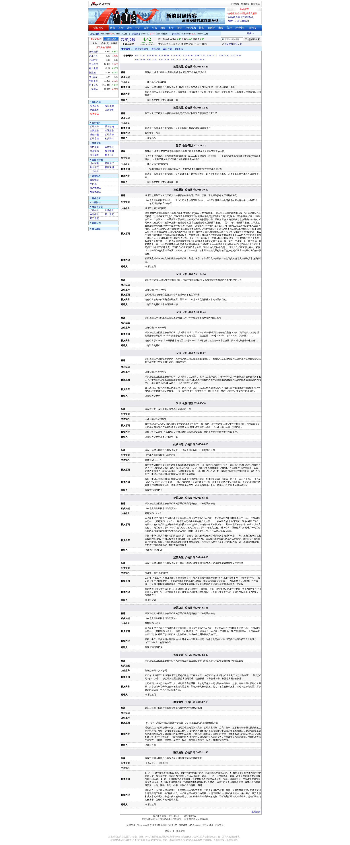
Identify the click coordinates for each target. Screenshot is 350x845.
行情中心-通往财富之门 (239, 21)
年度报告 (109, 210)
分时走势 (94, 147)
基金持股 (94, 134)
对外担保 (179, 49)
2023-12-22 (152, 55)
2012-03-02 (176, 59)
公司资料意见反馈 (233, 44)
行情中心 (240, 27)
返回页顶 (256, 811)
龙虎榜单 (109, 109)
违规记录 (155, 49)
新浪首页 (245, 4)
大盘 (146, 27)
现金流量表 (95, 192)
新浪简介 (131, 825)
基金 (121, 27)
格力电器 (93, 68)
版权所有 (180, 831)
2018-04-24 (200, 55)
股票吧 (211, 27)
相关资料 (109, 138)
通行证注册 (208, 825)
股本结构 (109, 126)
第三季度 (94, 218)
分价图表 (94, 155)
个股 (154, 27)
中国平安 (93, 81)
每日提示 (109, 105)
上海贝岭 (93, 89)
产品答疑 (219, 825)
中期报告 (94, 214)
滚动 (129, 27)
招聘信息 (172, 825)
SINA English (195, 825)
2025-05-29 (140, 55)
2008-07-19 (188, 59)
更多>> (244, 33)
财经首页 (234, 4)
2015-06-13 (236, 55)
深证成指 (136, 33)
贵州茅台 (93, 85)
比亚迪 (92, 72)
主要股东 (94, 130)
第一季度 (109, 214)
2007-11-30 (200, 59)
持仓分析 (109, 155)
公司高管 (109, 134)
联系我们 (162, 825)
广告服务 (152, 825)
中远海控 (93, 64)
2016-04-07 (212, 55)
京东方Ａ (93, 56)
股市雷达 (94, 113)
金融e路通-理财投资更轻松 (241, 17)
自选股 (252, 27)
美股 (229, 27)
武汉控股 (128, 40)
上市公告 (94, 171)
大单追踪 (94, 151)
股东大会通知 (141, 49)
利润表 (93, 183)
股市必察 (94, 105)
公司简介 (94, 126)
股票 (112, 27)
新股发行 (109, 163)
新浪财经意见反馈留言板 (196, 819)
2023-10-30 (176, 55)
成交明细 (109, 151)
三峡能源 (93, 51)
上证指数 (94, 33)
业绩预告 (94, 179)
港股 (220, 27)
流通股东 (109, 130)
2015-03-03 (140, 59)
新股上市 (94, 109)
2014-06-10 (152, 59)
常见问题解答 (148, 819)
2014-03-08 (164, 59)
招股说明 (109, 167)
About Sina (142, 825)
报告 (179, 27)
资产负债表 (95, 188)
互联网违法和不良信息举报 (168, 819)
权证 (171, 27)
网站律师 (183, 825)
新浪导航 (255, 4)
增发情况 (94, 167)
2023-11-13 (164, 55)
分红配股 (94, 163)
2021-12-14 (188, 55)
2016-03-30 (224, 55)
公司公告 (94, 210)
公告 (137, 27)
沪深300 (176, 33)
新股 (163, 27)
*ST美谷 (93, 76)
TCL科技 (93, 60)
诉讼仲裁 (167, 49)
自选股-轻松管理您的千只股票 (242, 13)
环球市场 (191, 27)
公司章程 (94, 138)
